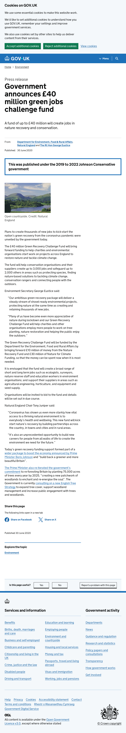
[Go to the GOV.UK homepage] (17, 58)
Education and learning (59, 622)
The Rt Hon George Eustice (55, 145)
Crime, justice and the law (21, 665)
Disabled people (15, 671)
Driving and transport (18, 678)
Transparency (94, 661)
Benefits (10, 622)
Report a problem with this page (98, 585)
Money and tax (54, 654)
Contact (76, 699)
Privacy (18, 699)
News (89, 629)
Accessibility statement (54, 699)
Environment (22, 67)
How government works (100, 668)
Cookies (31, 699)
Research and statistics (100, 643)
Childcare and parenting (20, 647)
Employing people (56, 629)
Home (8, 67)
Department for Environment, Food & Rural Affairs (45, 141)
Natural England (26, 145)
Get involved (93, 675)
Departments (94, 622)
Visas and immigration (58, 671)
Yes (44, 585)
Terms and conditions (18, 704)
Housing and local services (61, 647)
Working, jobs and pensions (62, 678)
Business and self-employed (22, 640)
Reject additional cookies (61, 46)
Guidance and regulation (101, 636)
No (62, 585)
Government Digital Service (22, 709)
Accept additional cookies (22, 46)
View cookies (89, 46)
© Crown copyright (109, 723)
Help (8, 699)
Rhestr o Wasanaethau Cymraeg (54, 704)
